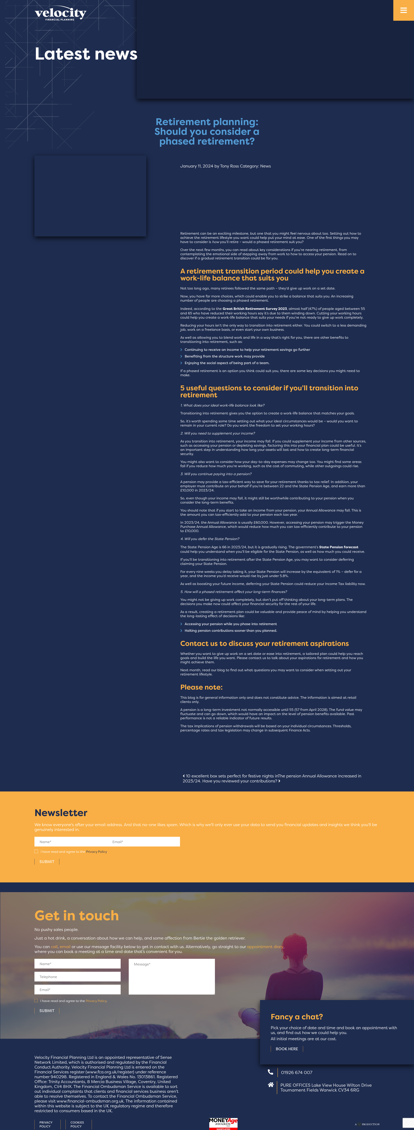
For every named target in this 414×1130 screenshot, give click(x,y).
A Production (367, 1124)
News (265, 166)
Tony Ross (229, 166)
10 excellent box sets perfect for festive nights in (231, 776)
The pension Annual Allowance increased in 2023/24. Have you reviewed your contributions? (272, 778)
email (65, 946)
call (54, 946)
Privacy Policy (96, 851)
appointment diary (265, 946)
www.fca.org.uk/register (110, 1072)
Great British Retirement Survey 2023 (255, 308)
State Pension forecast (338, 547)
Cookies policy (77, 1124)
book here (287, 1049)
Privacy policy (46, 1124)
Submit (46, 861)
